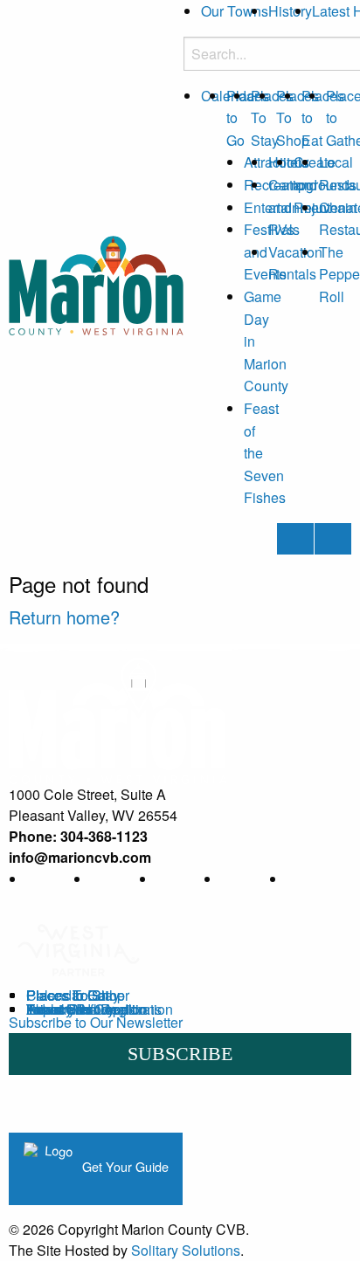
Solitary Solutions (185, 1250)
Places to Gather (77, 995)
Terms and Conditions (94, 1009)
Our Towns (234, 11)
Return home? (64, 617)
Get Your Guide (124, 1166)
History (290, 11)
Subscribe (180, 1054)
